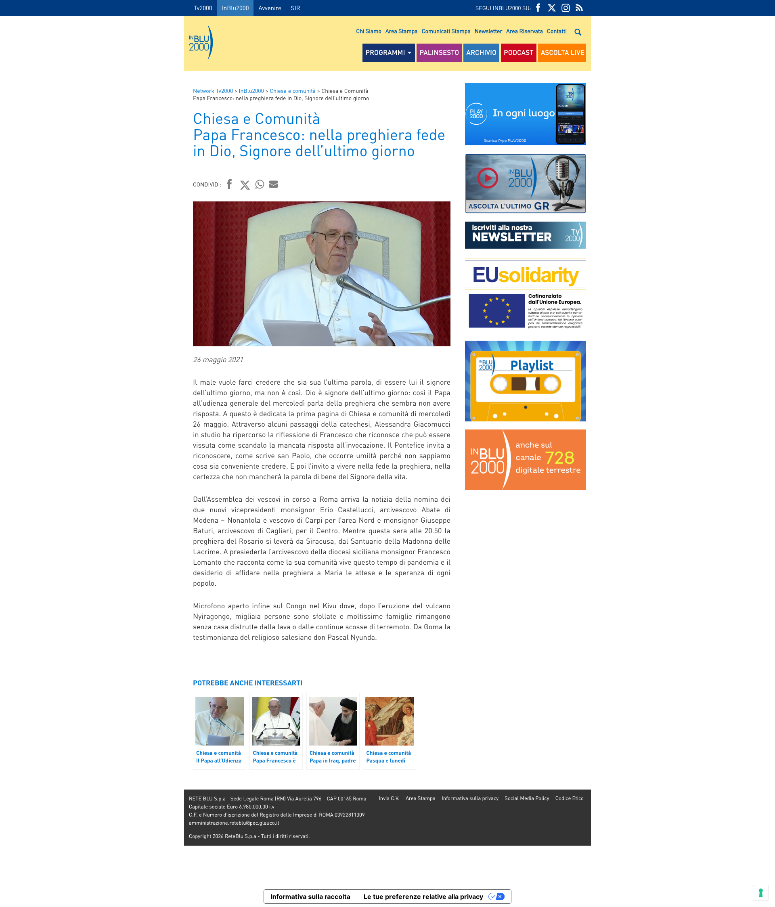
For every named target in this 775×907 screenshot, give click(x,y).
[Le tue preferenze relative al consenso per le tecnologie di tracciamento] (761, 893)
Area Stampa (401, 31)
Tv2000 (203, 8)
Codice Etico (569, 798)
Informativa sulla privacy (470, 798)
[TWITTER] (552, 8)
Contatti (557, 31)
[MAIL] (274, 184)
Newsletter (488, 31)
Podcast (519, 52)
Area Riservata (524, 31)
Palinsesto (439, 52)
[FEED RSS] (579, 8)
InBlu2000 (235, 8)
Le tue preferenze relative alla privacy (423, 896)
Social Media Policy (527, 798)
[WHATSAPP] (260, 184)
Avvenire (269, 8)
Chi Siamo (368, 31)
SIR (295, 8)
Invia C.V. (389, 798)
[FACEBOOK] (538, 8)
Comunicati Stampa (446, 31)
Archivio (481, 52)
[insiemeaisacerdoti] (92, 459)
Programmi (385, 52)
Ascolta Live (562, 52)
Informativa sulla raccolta (310, 896)
